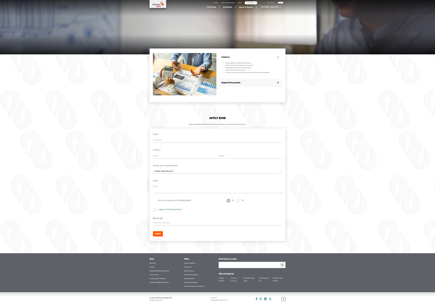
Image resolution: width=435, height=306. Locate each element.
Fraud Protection (190, 263)
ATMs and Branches (227, 3)
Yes (242, 200)
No (233, 200)
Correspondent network (158, 279)
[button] (251, 2)
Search (272, 3)
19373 (240, 3)
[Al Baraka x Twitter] (270, 299)
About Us (153, 263)
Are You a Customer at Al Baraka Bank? (174, 200)
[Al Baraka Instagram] (261, 299)
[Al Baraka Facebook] (256, 299)
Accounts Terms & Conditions (194, 286)
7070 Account (154, 275)
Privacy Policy (175, 209)
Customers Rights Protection (159, 282)
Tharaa (215, 3)
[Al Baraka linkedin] (265, 299)
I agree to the (170, 209)
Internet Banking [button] (270, 7)
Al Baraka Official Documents (159, 271)
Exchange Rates (189, 279)
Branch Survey (189, 271)
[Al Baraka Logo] (158, 4)
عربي (280, 2)
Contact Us (187, 267)
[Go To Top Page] (283, 299)
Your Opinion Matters (191, 275)
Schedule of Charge (190, 282)
